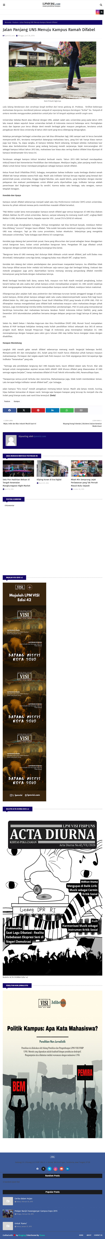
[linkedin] (67, 1169)
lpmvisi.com (10, 36)
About (89, 1235)
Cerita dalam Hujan (23, 1198)
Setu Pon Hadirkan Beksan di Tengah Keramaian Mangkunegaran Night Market (16, 482)
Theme (42, 1235)
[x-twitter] (102, 12)
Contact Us (98, 1235)
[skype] (49, 1169)
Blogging (22, 1235)
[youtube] (61, 1169)
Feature (15, 22)
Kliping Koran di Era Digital (49, 479)
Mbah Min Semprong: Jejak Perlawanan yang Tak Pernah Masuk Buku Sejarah (84, 482)
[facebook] (37, 1169)
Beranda (8, 22)
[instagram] (98, 12)
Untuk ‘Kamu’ (21, 1223)
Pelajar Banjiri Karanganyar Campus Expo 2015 (36, 1211)
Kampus (17, 401)
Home (81, 1235)
